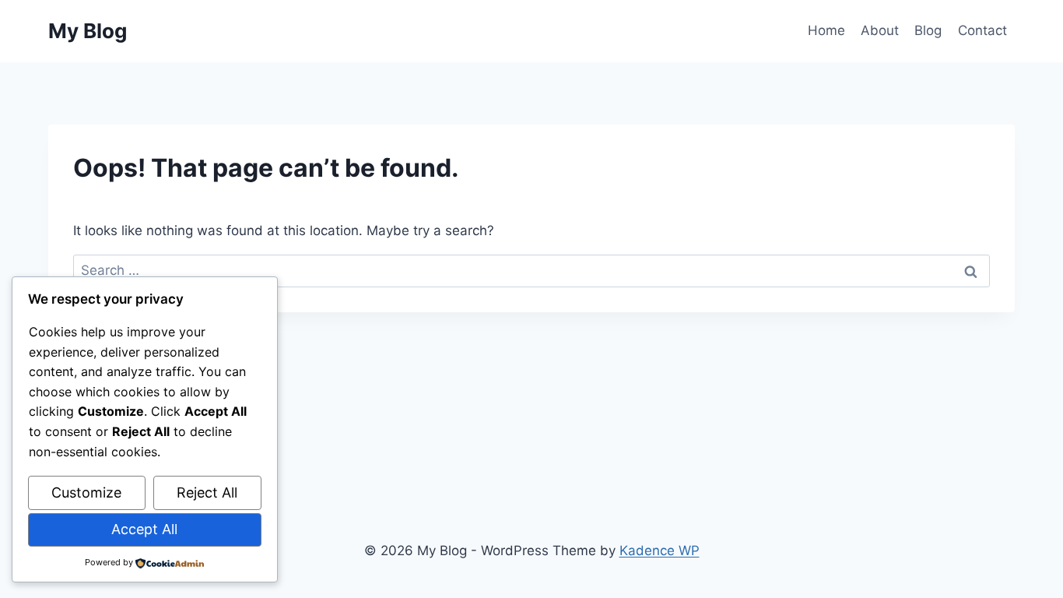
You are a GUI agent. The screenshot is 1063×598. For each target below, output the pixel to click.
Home (826, 30)
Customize (86, 492)
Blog (928, 30)
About (880, 30)
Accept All (144, 529)
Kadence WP (659, 550)
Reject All (207, 492)
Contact (982, 30)
